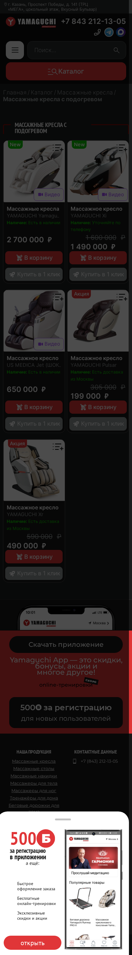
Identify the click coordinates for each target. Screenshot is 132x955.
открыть (33, 942)
